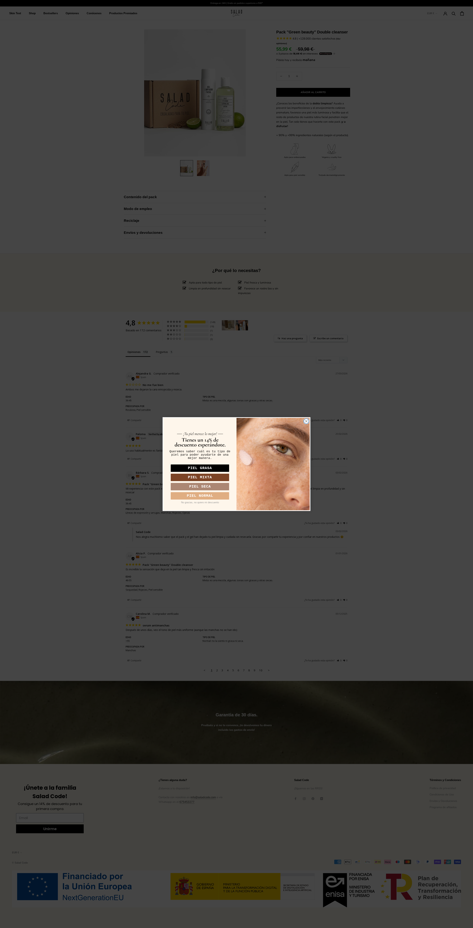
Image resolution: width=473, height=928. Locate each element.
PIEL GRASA (200, 468)
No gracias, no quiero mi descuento (200, 502)
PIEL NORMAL (200, 496)
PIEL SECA (200, 486)
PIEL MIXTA (200, 477)
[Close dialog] (306, 421)
